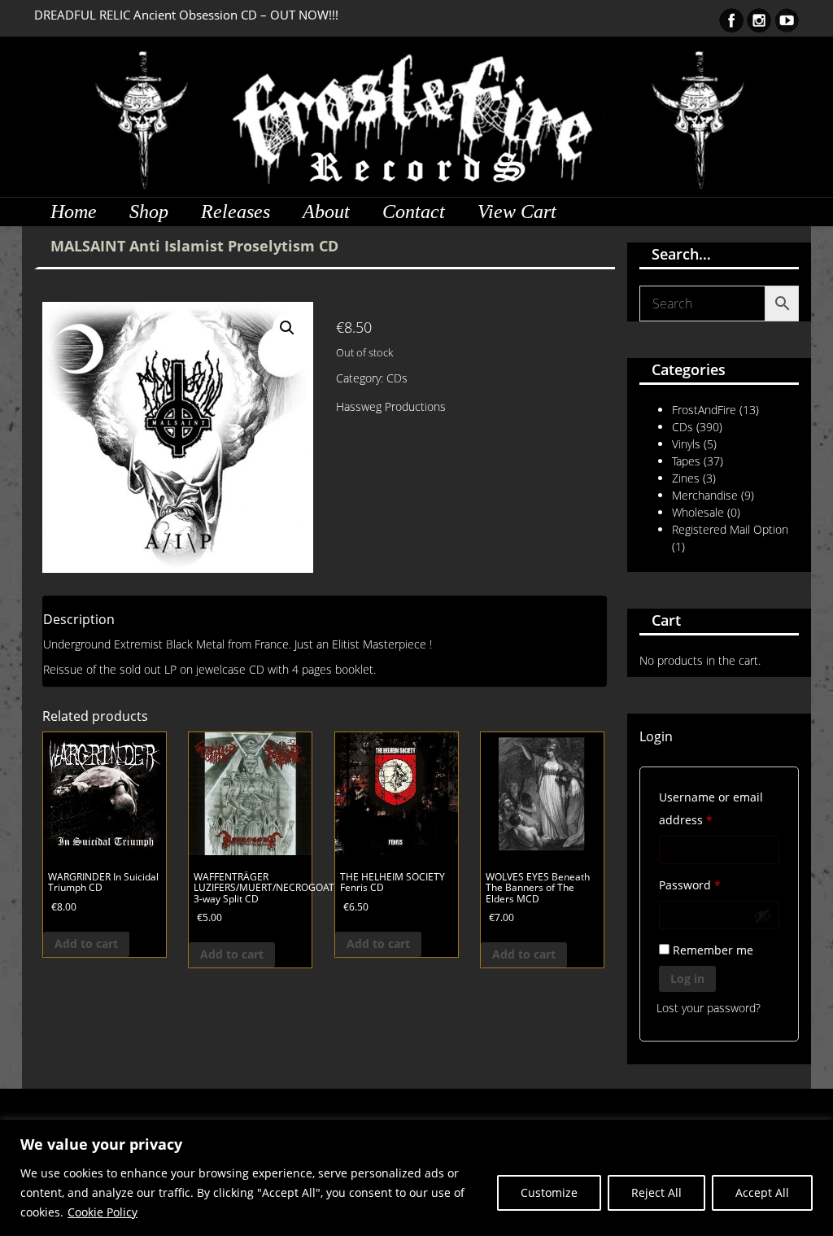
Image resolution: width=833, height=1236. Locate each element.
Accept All (762, 1192)
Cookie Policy (102, 1212)
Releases (235, 211)
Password (714, 884)
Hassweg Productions (391, 406)
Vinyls (686, 444)
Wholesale (698, 512)
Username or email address (711, 808)
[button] (287, 328)
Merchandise (705, 495)
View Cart (517, 211)
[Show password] (762, 915)
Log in (687, 978)
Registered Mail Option (730, 529)
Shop (148, 211)
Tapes (686, 461)
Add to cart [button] (86, 943)
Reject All (656, 1192)
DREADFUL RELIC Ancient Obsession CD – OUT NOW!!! (186, 15)
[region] (416, 1178)
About (326, 211)
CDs (397, 378)
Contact (413, 211)
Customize (549, 1192)
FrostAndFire (704, 409)
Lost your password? (708, 1007)
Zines (686, 478)
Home (73, 211)
